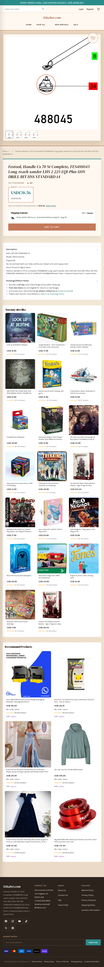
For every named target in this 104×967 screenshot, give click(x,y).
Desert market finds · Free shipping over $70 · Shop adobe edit (52, 3)
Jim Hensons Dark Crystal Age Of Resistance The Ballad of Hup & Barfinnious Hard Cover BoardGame (83, 438)
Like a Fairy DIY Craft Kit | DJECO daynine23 (50, 530)
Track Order (63, 905)
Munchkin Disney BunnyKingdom (19, 576)
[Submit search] (43, 9)
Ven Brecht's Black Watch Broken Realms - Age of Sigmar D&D (82, 484)
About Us (62, 890)
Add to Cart (52, 227)
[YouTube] (19, 921)
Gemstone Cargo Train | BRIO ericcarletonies (49, 577)
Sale (75, 25)
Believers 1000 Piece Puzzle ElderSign (17, 623)
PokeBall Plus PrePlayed (15, 437)
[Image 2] (17, 134)
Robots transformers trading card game (51, 392)
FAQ (59, 900)
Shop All (40, 25)
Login (81, 9)
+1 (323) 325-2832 (42, 901)
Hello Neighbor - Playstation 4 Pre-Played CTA (82, 530)
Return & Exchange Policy (52, 294)
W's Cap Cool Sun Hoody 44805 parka (68, 770)
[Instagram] (12, 921)
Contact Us (63, 895)
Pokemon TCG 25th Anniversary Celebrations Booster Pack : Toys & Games (74, 701)
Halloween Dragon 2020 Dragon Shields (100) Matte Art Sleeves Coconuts (50, 438)
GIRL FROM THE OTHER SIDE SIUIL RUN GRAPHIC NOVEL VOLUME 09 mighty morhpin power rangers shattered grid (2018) (19, 392)
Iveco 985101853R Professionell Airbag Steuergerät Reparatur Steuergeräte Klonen (25, 701)
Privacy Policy (88, 895)
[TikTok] (26, 921)
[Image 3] (26, 134)
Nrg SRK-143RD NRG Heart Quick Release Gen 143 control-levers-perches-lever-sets (75, 841)
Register (90, 9)
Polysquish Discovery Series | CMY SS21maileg (20, 484)
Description (11, 249)
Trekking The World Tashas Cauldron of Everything (48, 484)
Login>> (13, 716)
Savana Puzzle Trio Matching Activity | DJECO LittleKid (80, 346)
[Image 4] (34, 134)
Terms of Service (89, 900)
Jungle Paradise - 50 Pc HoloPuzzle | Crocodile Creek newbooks (52, 346)
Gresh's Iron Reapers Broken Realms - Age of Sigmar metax (50, 623)
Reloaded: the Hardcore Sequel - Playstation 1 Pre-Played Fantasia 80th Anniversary (19, 530)
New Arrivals (62, 25)
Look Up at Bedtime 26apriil (17, 345)
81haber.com (52, 17)
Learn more (51, 206)
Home (28, 25)
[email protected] (65, 291)
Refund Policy (87, 890)
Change (90, 213)
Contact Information (91, 910)
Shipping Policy (88, 905)
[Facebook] (6, 921)
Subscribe (93, 942)
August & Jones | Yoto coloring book (81, 577)
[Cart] (98, 9)
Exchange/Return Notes (17, 280)
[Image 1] (9, 134)
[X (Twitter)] (6, 928)
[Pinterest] (12, 928)
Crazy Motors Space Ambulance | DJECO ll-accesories (82, 392)
